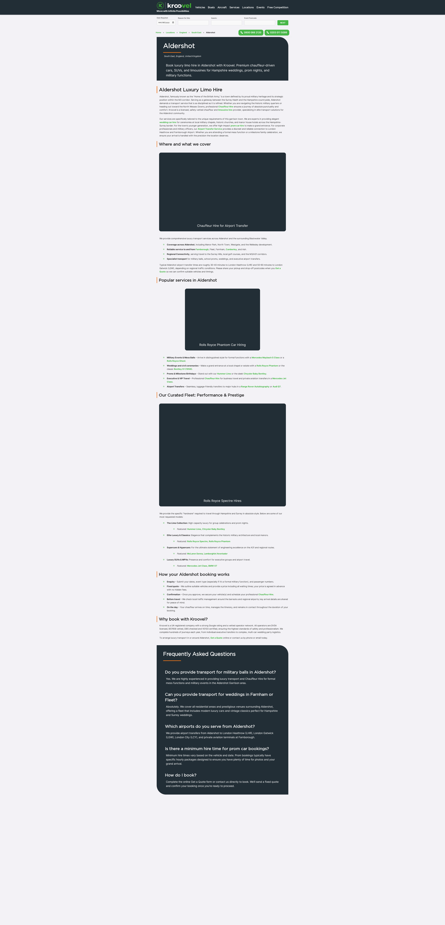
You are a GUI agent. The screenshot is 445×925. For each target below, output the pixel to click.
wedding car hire (167, 122)
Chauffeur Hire (225, 106)
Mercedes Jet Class (197, 566)
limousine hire (225, 110)
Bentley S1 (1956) (183, 369)
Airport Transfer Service (210, 129)
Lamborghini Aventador (215, 553)
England (183, 32)
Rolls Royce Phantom (267, 365)
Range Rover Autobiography (255, 386)
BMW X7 (212, 566)
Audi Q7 (277, 386)
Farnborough (202, 249)
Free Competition (277, 7)
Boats (211, 7)
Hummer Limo (224, 373)
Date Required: (162, 18)
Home (158, 32)
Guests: (214, 18)
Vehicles (200, 7)
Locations (248, 7)
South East (196, 32)
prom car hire (237, 125)
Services (234, 7)
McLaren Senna (195, 553)
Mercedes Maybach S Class (266, 357)
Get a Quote (216, 638)
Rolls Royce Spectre (197, 541)
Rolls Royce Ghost (176, 361)
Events (261, 7)
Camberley (231, 249)
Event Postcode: (250, 18)
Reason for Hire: (184, 18)
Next (283, 23)
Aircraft (222, 7)
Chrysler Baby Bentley (255, 373)
